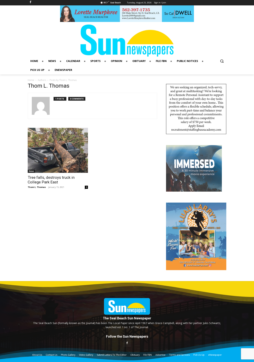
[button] (221, 61)
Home (31, 80)
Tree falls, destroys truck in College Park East (51, 179)
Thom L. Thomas (37, 187)
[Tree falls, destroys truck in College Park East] (58, 150)
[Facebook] (127, 343)
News (31, 171)
